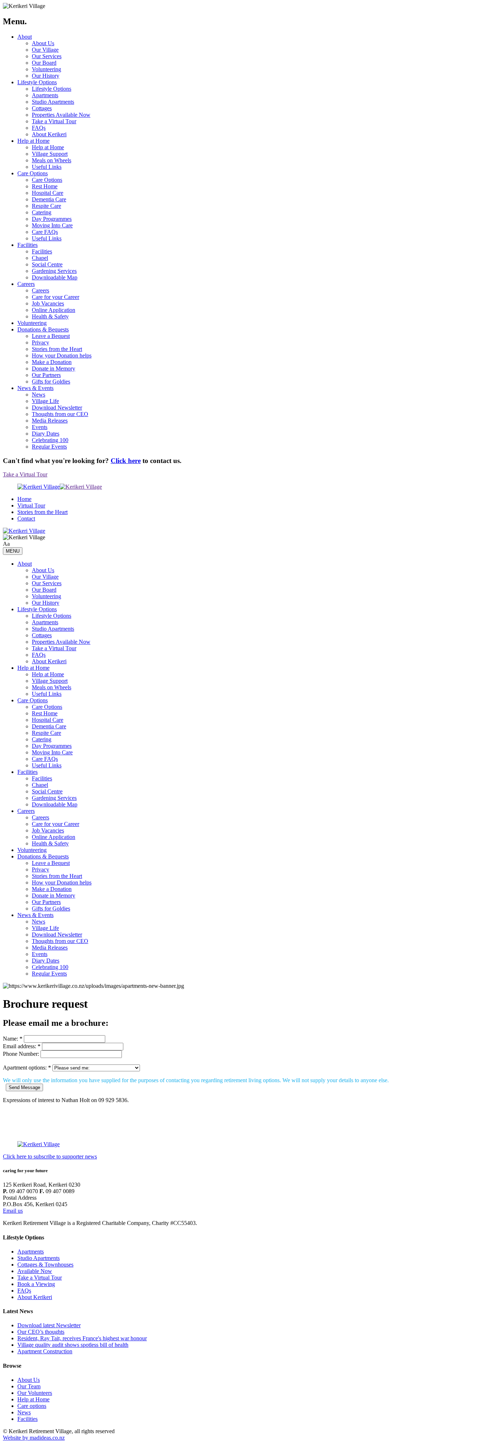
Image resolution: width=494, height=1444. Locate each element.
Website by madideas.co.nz (34, 1438)
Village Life (45, 928)
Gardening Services (54, 798)
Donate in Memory (53, 895)
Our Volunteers (34, 1393)
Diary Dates (45, 960)
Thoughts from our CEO (60, 941)
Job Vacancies (48, 830)
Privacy (40, 869)
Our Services (46, 583)
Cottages (42, 635)
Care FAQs (45, 759)
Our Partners (46, 902)
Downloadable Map (54, 804)
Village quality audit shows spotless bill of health (72, 1345)
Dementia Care (49, 726)
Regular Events (49, 973)
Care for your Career (55, 824)
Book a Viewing (36, 1284)
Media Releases (50, 947)
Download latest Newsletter (49, 1325)
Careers (26, 811)
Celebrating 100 (50, 967)
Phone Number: (21, 1054)
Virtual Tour (31, 505)
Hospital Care (47, 720)
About (24, 564)
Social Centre (47, 791)
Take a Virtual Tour (25, 474)
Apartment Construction (44, 1351)
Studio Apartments (53, 629)
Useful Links (46, 694)
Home (24, 499)
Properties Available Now (61, 642)
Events (39, 954)
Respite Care (46, 733)
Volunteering (46, 596)
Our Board (44, 590)
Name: (12, 1039)
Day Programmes (52, 746)
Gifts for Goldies (51, 908)
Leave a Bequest (51, 863)
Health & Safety (50, 843)
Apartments (45, 622)
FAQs (39, 655)
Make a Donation (52, 889)
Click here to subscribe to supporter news (50, 1156)
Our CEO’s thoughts (40, 1332)
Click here (126, 460)
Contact (26, 518)
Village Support (50, 681)
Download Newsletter (57, 934)
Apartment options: (27, 1067)
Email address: (22, 1046)
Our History (45, 603)
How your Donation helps (61, 882)
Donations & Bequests (43, 856)
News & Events (35, 915)
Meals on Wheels (51, 687)
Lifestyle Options (37, 609)
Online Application (53, 837)
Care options (31, 1406)
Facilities (27, 772)
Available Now (34, 1271)
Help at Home (33, 668)
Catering (41, 739)
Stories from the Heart (42, 512)
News (38, 921)
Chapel (40, 785)
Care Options (32, 700)
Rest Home (45, 713)
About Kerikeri (49, 661)
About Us (43, 570)
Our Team (29, 1386)
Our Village (45, 577)
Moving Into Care (52, 752)
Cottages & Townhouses (45, 1264)
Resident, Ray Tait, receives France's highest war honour (82, 1338)
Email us (13, 1211)
